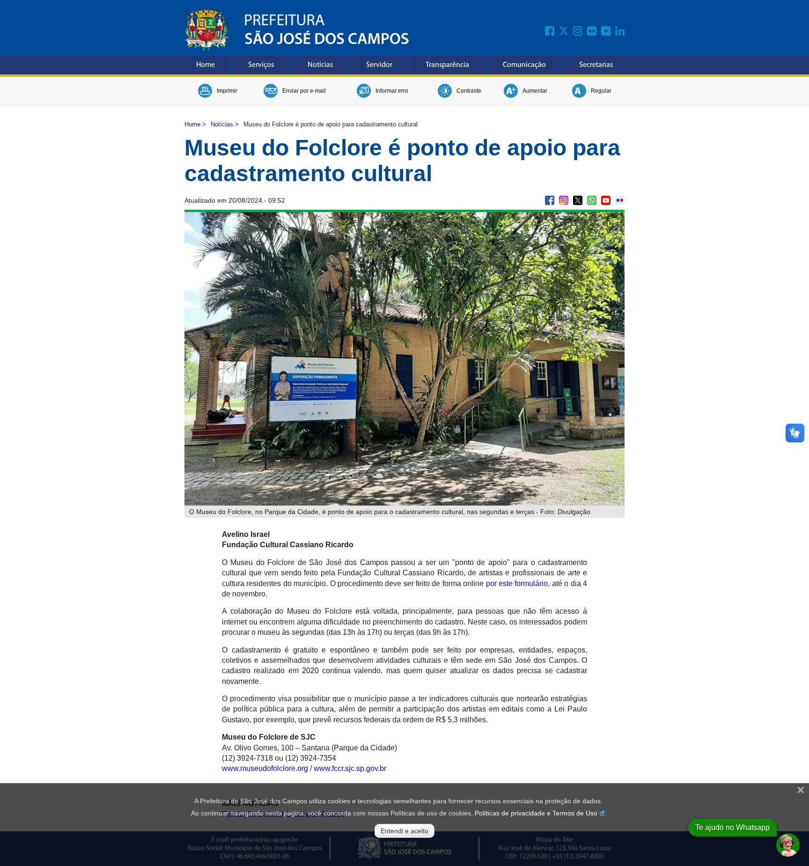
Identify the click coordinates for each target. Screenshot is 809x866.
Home (205, 65)
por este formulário (517, 583)
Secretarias (596, 65)
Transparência (447, 65)
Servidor (379, 65)
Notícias (320, 65)
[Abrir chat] (788, 845)
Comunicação (524, 65)
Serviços (261, 65)
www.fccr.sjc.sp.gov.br (350, 768)
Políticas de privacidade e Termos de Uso (536, 813)
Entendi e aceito (404, 831)
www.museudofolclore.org (265, 768)
